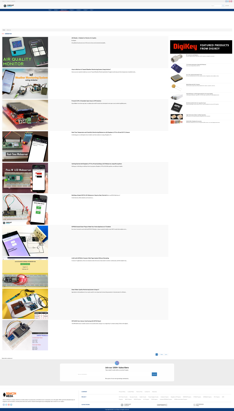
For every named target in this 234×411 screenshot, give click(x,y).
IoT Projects (146, 399)
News (50, 9)
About (3, 1)
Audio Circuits (143, 397)
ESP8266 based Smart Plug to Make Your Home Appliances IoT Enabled (91, 226)
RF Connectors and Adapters (192, 54)
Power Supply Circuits (153, 397)
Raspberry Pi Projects (176, 397)
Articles (56, 9)
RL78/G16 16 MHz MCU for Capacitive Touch (196, 102)
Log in (227, 5)
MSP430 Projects (187, 397)
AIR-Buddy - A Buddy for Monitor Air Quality (84, 38)
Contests (79, 9)
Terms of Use (139, 391)
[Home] (10, 6)
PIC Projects (217, 397)
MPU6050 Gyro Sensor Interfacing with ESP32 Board (86, 321)
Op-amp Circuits (133, 397)
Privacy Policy (122, 391)
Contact (8, 1)
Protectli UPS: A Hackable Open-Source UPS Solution (86, 101)
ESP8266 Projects (207, 397)
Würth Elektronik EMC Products (193, 84)
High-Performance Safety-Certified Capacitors (196, 114)
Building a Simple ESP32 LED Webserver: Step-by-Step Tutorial (89, 195)
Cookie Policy (131, 391)
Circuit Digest (117, 409)
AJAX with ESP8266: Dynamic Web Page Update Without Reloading (90, 258)
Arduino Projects (165, 397)
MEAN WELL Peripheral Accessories (194, 121)
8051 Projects (128, 399)
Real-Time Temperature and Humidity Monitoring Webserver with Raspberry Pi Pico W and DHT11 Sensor (101, 132)
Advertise (13, 1)
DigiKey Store (64, 9)
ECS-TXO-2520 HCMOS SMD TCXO (194, 74)
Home (4, 29)
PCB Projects (154, 399)
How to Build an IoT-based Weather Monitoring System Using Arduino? (91, 69)
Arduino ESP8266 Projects (166, 399)
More (91, 9)
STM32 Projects (197, 397)
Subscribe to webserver (7, 358)
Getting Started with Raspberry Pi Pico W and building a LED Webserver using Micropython (97, 163)
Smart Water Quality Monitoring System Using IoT (85, 289)
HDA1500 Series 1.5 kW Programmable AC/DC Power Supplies (199, 93)
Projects (72, 9)
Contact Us (147, 391)
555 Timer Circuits (123, 397)
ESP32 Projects (137, 399)
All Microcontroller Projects (180, 399)
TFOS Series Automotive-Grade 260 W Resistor (196, 64)
